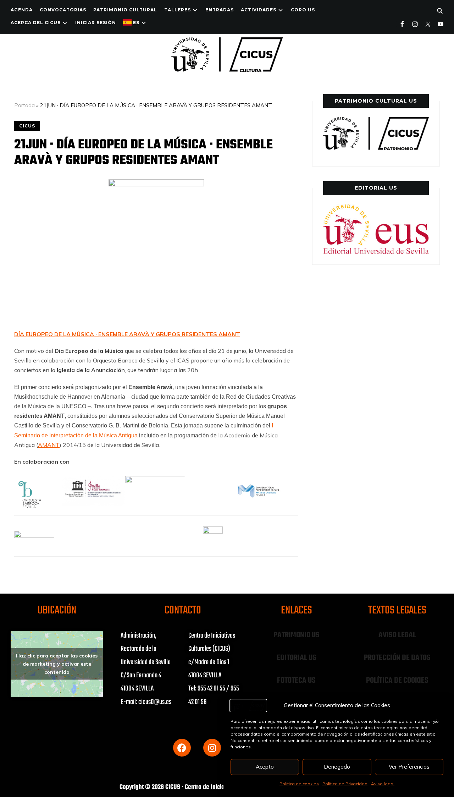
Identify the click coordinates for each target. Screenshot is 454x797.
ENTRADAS (219, 9)
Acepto (265, 766)
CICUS (27, 126)
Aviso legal (382, 783)
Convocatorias (63, 9)
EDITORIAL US (296, 658)
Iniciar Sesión (95, 22)
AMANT (49, 444)
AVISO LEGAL (397, 635)
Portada (24, 105)
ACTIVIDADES (258, 9)
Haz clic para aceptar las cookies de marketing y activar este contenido (57, 664)
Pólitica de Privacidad (344, 783)
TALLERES (177, 9)
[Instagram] (212, 748)
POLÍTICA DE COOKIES (397, 681)
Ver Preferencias (409, 766)
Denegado (337, 766)
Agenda (22, 9)
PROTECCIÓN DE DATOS (397, 658)
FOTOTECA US (296, 681)
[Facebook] (182, 748)
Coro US (303, 9)
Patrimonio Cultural (125, 9)
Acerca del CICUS (36, 22)
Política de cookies (299, 783)
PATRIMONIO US (296, 635)
